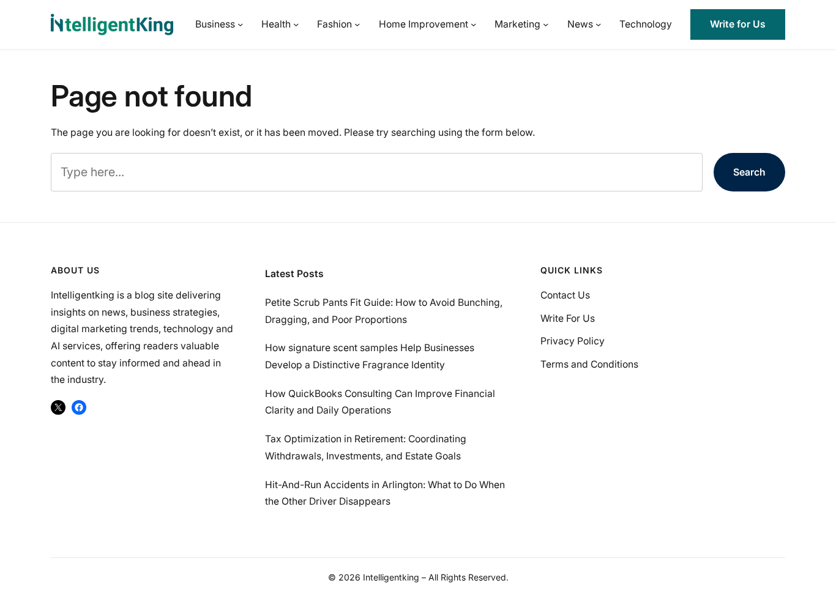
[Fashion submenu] (357, 24)
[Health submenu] (296, 24)
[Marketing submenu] (545, 24)
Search (749, 172)
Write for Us (738, 24)
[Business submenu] (240, 24)
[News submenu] (598, 24)
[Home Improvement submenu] (473, 24)
